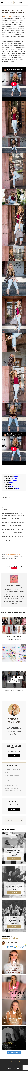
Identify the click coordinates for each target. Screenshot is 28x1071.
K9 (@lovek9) (7, 16)
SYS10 (19, 1068)
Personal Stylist (14, 850)
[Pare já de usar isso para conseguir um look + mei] (14, 1012)
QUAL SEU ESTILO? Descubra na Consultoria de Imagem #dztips (14, 691)
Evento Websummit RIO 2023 (12, 776)
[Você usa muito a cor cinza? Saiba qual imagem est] (14, 962)
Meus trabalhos (11, 829)
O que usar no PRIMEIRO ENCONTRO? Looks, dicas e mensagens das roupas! (14, 638)
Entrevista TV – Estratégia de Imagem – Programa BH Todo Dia (13, 784)
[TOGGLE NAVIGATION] (2, 2)
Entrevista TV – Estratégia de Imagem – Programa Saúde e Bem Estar (13, 770)
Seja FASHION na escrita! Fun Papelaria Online (14, 665)
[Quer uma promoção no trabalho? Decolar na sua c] (14, 987)
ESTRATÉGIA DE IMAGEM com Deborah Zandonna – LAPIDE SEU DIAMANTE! (13, 790)
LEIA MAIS (14, 858)
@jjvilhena (17, 554)
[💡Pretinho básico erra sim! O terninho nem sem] (14, 1038)
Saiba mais (14, 756)
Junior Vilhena (10, 554)
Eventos (14, 918)
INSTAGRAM (10, 937)
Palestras (14, 884)
